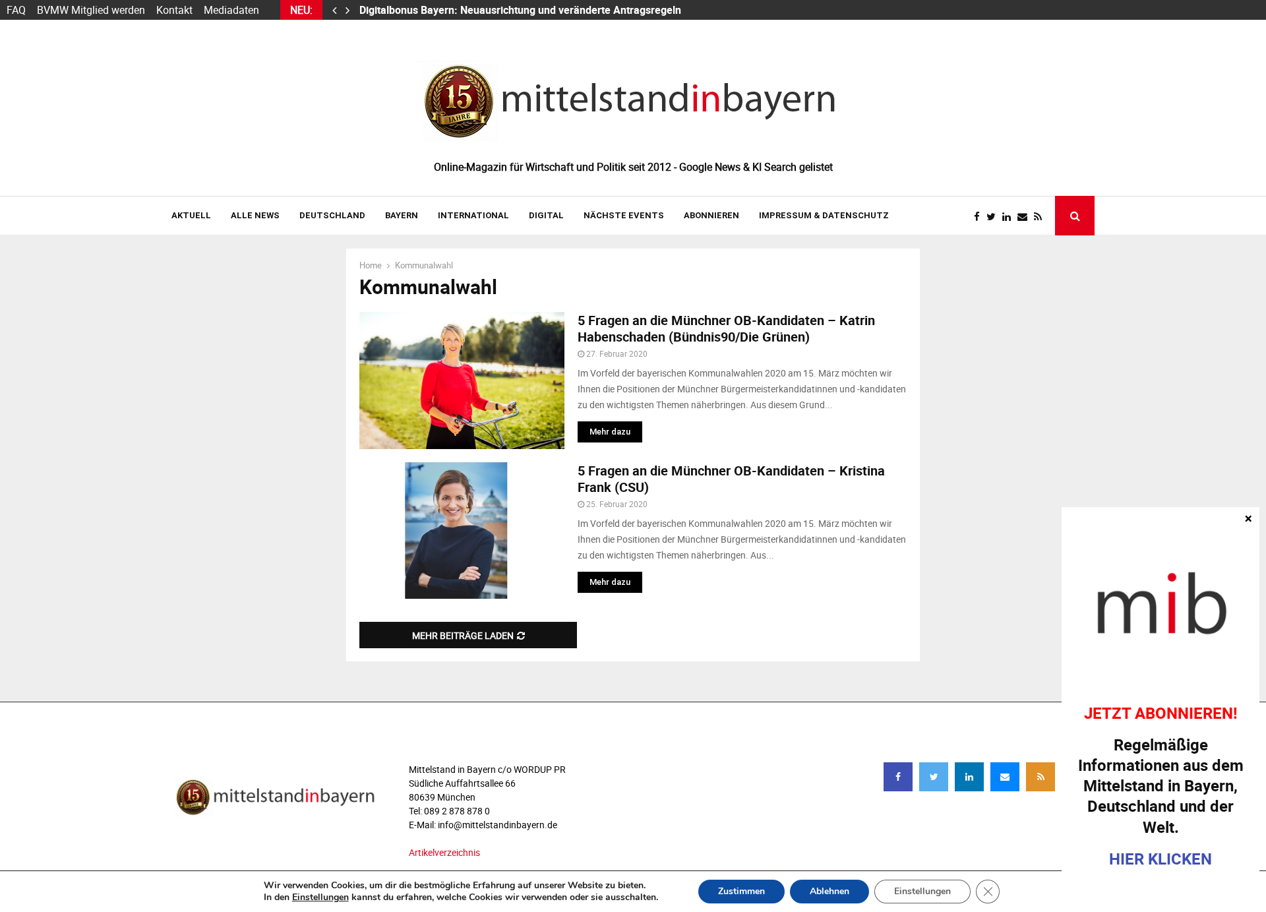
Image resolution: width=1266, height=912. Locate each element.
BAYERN (401, 215)
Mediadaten (231, 10)
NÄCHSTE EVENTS (624, 215)
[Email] (1025, 216)
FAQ (16, 10)
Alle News (255, 215)
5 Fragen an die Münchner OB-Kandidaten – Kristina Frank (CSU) (731, 479)
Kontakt (174, 10)
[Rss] (1041, 216)
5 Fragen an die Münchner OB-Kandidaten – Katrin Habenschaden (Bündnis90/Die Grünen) (726, 328)
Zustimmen (741, 891)
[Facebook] (980, 216)
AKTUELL (191, 215)
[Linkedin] (1009, 216)
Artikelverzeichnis (444, 852)
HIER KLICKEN (1160, 858)
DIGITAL (546, 215)
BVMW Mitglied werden (91, 10)
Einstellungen (320, 897)
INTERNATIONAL (473, 215)
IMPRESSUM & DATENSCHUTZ (824, 215)
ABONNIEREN (711, 215)
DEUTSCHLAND (332, 215)
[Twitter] (994, 216)
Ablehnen (829, 891)
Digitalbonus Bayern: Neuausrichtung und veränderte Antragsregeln (521, 10)
